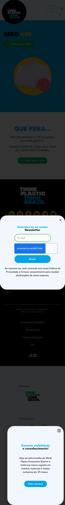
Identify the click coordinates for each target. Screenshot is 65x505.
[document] (32, 252)
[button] (60, 220)
